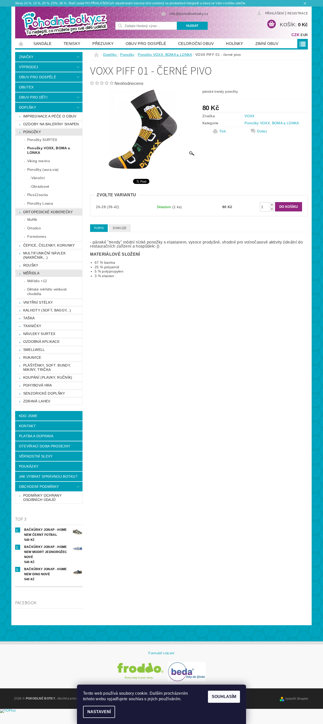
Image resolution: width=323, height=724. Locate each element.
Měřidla (31, 273)
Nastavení (99, 712)
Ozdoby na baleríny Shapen (51, 124)
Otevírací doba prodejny (44, 446)
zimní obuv (266, 43)
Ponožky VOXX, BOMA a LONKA (48, 150)
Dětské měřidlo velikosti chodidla (47, 291)
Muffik (32, 220)
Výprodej (28, 67)
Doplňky (27, 107)
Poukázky (29, 466)
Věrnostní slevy (36, 456)
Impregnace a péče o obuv (49, 116)
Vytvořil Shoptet (296, 699)
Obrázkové (40, 186)
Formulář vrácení (161, 653)
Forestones (36, 236)
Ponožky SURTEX (42, 140)
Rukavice (32, 357)
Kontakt (27, 426)
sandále (42, 43)
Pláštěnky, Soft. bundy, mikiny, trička (47, 367)
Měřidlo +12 (37, 281)
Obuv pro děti (33, 97)
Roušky (30, 265)
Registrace (297, 13)
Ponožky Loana (40, 203)
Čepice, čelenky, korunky (49, 245)
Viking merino (38, 161)
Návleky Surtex (39, 334)
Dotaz (262, 131)
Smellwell (34, 350)
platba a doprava (36, 436)
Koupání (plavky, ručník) (47, 377)
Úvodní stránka (21, 43)
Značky (26, 57)
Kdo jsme (28, 416)
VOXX (249, 116)
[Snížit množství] (272, 209)
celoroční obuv (196, 43)
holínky (234, 43)
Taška (29, 318)
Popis (99, 228)
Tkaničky (32, 326)
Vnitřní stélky (38, 302)
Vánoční (38, 178)
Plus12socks (37, 195)
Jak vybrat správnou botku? (48, 476)
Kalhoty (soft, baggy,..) (47, 310)
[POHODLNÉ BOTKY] (64, 23)
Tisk (222, 131)
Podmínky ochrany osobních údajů (42, 497)
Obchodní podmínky (39, 487)
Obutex (26, 87)
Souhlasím (224, 696)
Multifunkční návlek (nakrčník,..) (44, 255)
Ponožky (32, 132)
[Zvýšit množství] (272, 204)
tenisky (72, 43)
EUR (304, 35)
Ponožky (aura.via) (43, 169)
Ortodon (34, 228)
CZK (295, 35)
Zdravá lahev (36, 401)
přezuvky (103, 43)
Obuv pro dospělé (146, 43)
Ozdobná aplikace (41, 342)
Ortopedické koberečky (48, 212)
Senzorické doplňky (44, 393)
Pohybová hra (37, 385)
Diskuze (119, 228)
